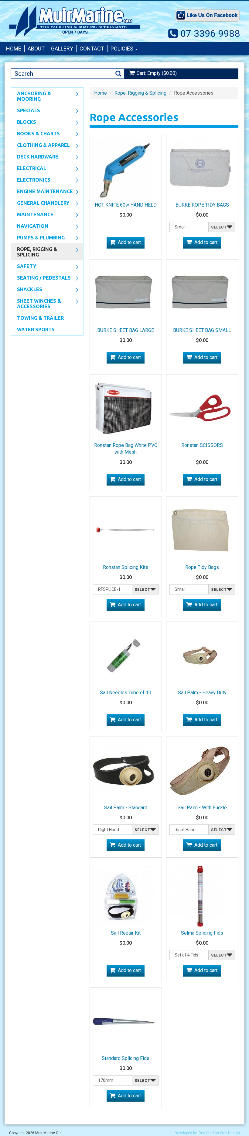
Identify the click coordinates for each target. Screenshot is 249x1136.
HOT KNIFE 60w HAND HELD (126, 205)
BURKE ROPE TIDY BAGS (202, 205)
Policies (123, 48)
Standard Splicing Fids (125, 1058)
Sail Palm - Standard (125, 807)
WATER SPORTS (36, 329)
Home (13, 48)
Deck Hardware (34, 157)
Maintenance (32, 215)
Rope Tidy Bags (202, 567)
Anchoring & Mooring (31, 96)
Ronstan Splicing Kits (125, 567)
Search (118, 73)
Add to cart (129, 242)
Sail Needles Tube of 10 (125, 692)
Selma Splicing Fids (202, 933)
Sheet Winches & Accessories (36, 303)
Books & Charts (35, 134)
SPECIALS (25, 111)
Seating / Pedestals (41, 278)
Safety (23, 266)
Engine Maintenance (42, 192)
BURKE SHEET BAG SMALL (202, 330)
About (36, 48)
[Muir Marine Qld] (74, 21)
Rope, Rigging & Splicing (34, 251)
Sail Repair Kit (126, 933)
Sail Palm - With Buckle (202, 807)
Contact (92, 48)
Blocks (23, 122)
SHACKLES (26, 290)
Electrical (28, 169)
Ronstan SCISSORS (202, 445)
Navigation (29, 226)
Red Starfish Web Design (219, 1133)
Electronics (30, 180)
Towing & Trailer (40, 318)
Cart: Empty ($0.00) (157, 73)
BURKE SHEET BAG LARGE (125, 330)
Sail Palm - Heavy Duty (202, 692)
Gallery (62, 48)
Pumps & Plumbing (38, 238)
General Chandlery (40, 203)
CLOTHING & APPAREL (40, 145)
